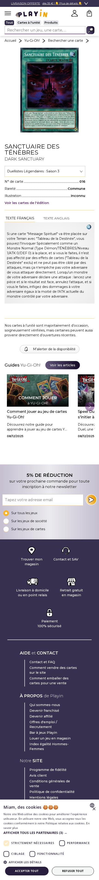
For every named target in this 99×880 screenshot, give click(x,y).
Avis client (38, 775)
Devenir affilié (41, 716)
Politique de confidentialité (52, 792)
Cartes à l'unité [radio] (28, 22)
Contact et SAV (65, 559)
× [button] (94, 809)
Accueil (10, 41)
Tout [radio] (9, 22)
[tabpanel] (49, 262)
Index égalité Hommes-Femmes (49, 746)
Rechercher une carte (65, 41)
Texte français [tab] (20, 218)
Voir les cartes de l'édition (27, 203)
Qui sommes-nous (44, 705)
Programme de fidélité (48, 770)
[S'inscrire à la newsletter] (91, 499)
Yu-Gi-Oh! (32, 41)
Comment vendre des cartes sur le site (53, 670)
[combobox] (45, 171)
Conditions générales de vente (49, 783)
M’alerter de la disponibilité (54, 349)
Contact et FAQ (42, 662)
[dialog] (49, 840)
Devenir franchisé (44, 711)
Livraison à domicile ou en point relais (32, 592)
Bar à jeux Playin (43, 733)
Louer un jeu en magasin (50, 738)
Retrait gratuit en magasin (71, 592)
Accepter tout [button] (26, 871)
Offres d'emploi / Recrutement (43, 724)
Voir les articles (62, 365)
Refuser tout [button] (73, 871)
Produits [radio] (51, 22)
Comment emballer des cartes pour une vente (49, 680)
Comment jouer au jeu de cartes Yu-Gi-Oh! (37, 414)
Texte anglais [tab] (57, 218)
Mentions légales (43, 797)
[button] (49, 832)
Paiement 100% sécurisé (49, 623)
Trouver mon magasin (31, 561)
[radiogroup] (49, 22)
